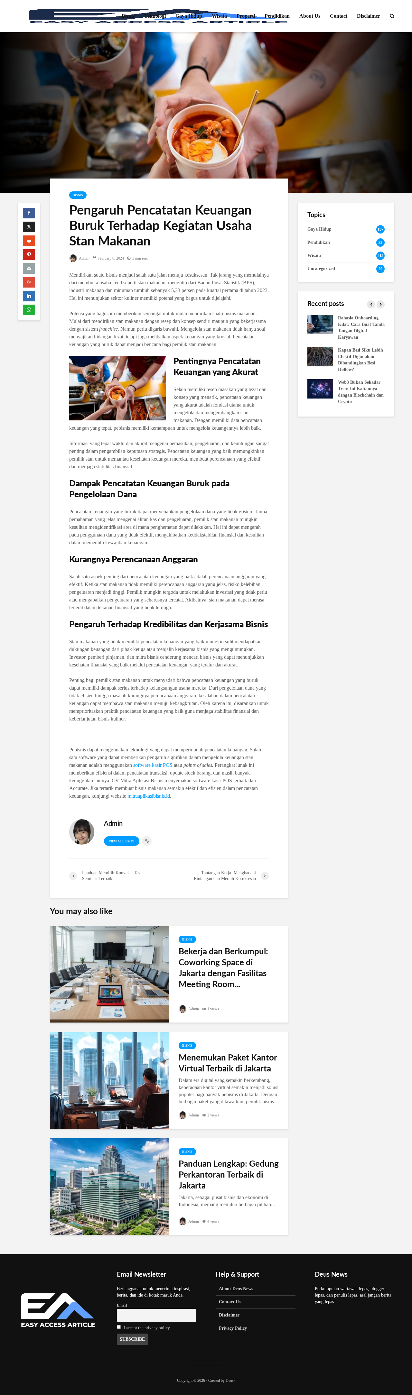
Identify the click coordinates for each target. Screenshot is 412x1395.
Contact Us (229, 1301)
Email (122, 1305)
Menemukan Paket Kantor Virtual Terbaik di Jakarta (228, 1063)
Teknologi (155, 16)
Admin (83, 258)
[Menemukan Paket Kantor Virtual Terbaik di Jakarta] (109, 1080)
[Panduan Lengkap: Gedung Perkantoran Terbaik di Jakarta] (109, 1186)
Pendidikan (277, 16)
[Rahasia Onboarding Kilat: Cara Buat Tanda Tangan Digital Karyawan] (320, 324)
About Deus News (236, 1288)
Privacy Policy (233, 1328)
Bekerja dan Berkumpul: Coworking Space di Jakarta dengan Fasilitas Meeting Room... (223, 968)
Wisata (219, 16)
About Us (309, 16)
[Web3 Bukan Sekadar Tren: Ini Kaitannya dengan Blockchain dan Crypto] (320, 388)
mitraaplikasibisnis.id (148, 796)
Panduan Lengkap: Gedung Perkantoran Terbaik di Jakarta (229, 1175)
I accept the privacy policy (147, 1328)
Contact (338, 16)
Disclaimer (368, 16)
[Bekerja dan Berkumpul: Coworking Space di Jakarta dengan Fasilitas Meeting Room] (109, 974)
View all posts (122, 841)
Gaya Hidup (188, 16)
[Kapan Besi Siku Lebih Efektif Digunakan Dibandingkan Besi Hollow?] (320, 356)
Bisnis (128, 16)
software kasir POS (153, 765)
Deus (230, 1380)
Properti (246, 16)
